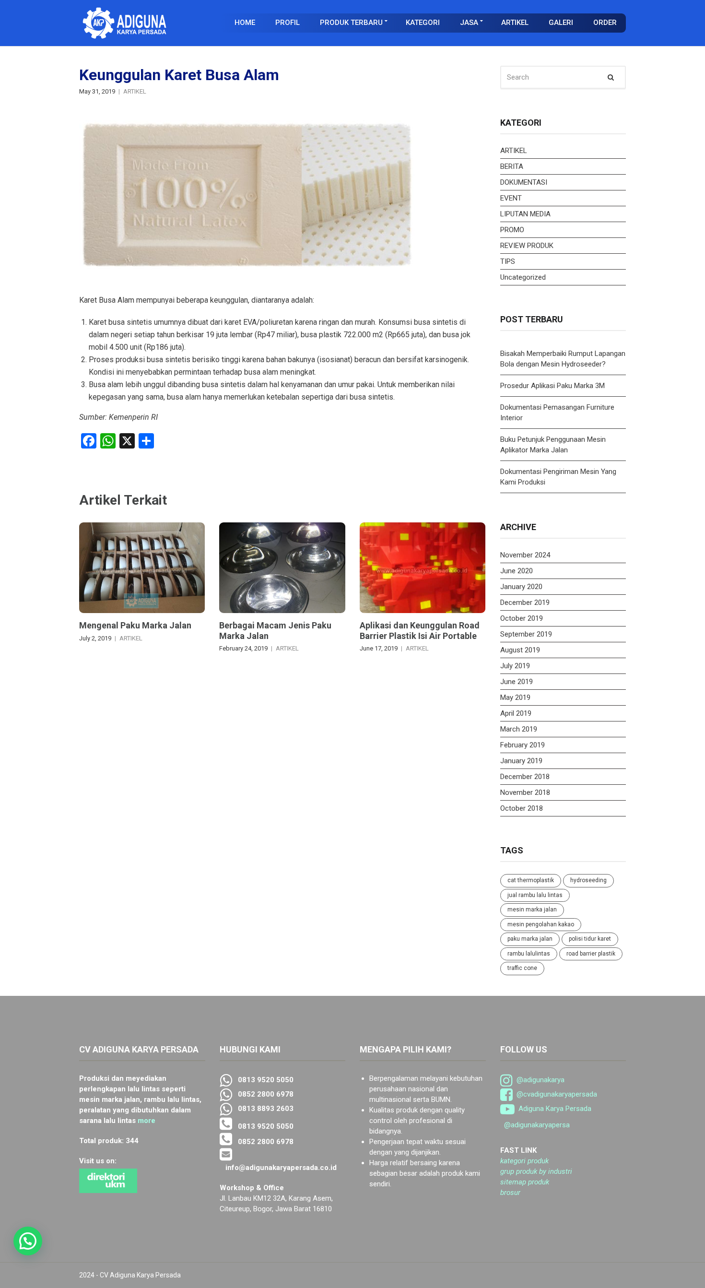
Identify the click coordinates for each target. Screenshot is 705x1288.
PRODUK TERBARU (351, 22)
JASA (469, 22)
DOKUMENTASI (523, 182)
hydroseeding (588, 880)
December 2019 (525, 602)
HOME (245, 22)
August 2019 (520, 650)
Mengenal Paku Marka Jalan (135, 625)
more (146, 1120)
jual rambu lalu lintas (535, 895)
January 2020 (521, 586)
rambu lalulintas (528, 953)
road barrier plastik (590, 953)
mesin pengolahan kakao (540, 924)
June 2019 (516, 681)
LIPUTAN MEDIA (525, 214)
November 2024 (525, 555)
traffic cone (522, 968)
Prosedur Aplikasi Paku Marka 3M (553, 385)
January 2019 (521, 760)
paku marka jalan (529, 938)
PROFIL (287, 22)
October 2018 (521, 808)
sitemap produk (524, 1182)
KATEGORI (423, 22)
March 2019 (518, 729)
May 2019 (515, 697)
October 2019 (521, 618)
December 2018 (525, 776)
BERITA (511, 166)
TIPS (507, 261)
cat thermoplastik (530, 880)
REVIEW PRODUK (526, 245)
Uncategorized (523, 277)
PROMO (512, 229)
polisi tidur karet (590, 938)
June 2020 (516, 571)
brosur (510, 1192)
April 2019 (515, 713)
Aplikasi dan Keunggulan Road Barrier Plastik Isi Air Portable (420, 630)
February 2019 (522, 745)
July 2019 (515, 666)
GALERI (561, 22)
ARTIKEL (515, 22)
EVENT (511, 198)
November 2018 (525, 792)
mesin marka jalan (532, 909)
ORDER (605, 22)
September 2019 (526, 634)
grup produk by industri (536, 1171)
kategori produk (524, 1161)
